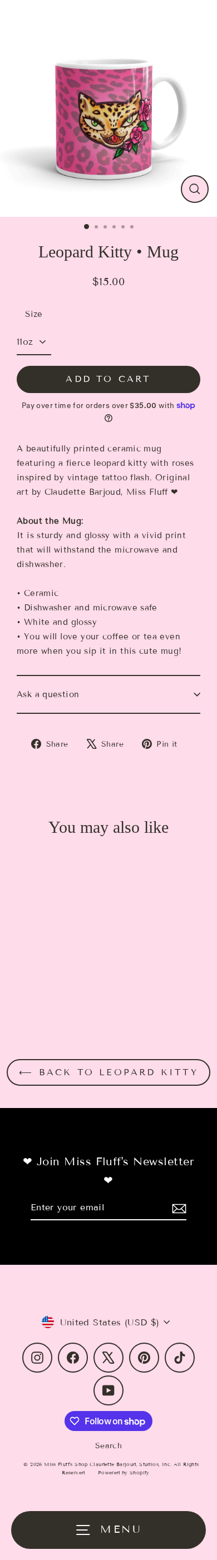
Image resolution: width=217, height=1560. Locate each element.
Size (34, 314)
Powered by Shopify (124, 1472)
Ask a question (48, 694)
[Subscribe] (177, 1207)
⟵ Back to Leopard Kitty (108, 1072)
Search (108, 1445)
